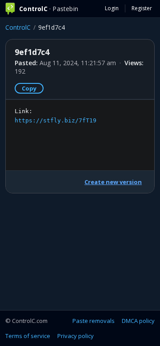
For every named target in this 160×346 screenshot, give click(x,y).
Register (142, 8)
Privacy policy (75, 336)
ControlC (18, 27)
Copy (29, 88)
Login (112, 8)
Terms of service (27, 336)
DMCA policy (138, 321)
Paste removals (93, 321)
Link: (55, 116)
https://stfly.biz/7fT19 (55, 120)
